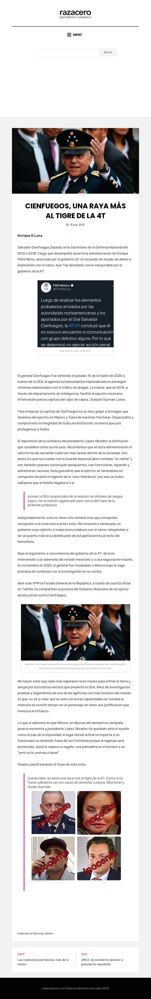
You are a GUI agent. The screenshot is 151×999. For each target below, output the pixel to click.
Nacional (38, 933)
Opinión (48, 933)
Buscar (108, 52)
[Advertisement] (75, 84)
